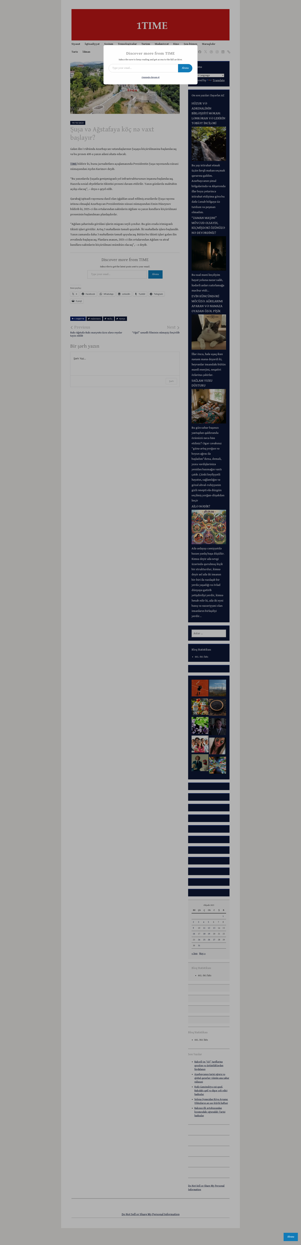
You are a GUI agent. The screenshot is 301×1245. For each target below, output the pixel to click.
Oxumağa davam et (151, 77)
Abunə (185, 68)
